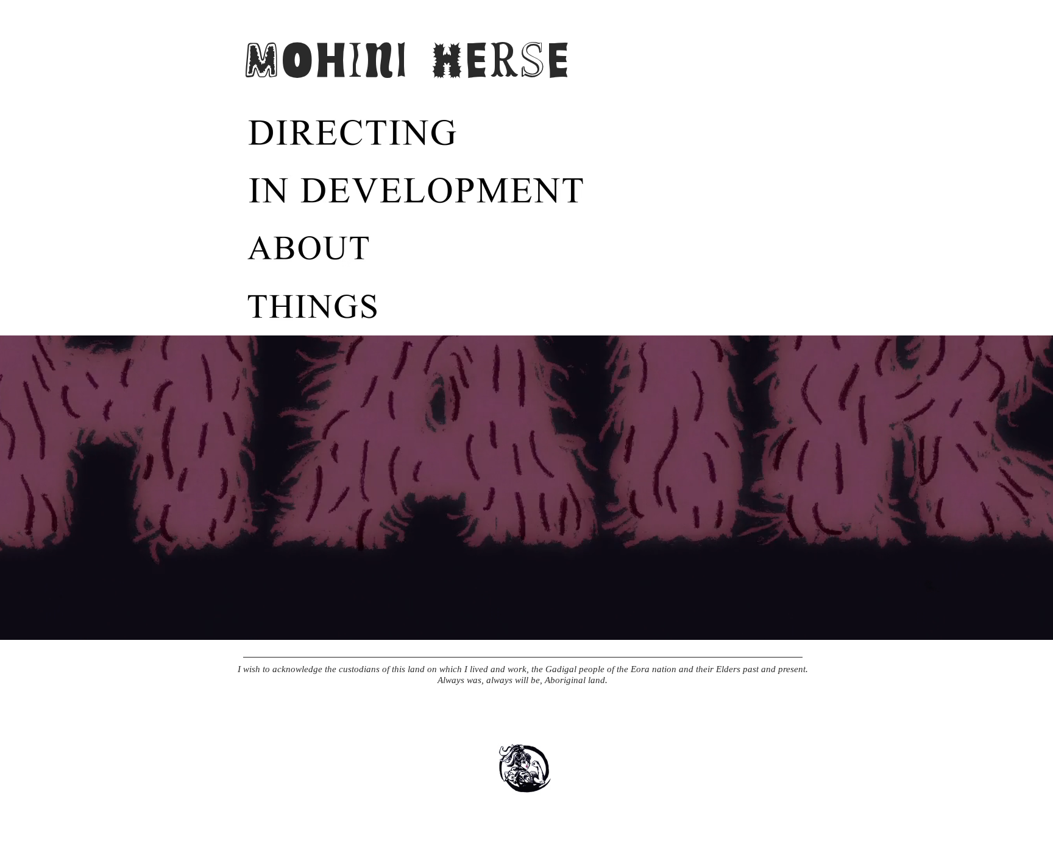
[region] (387, 133)
